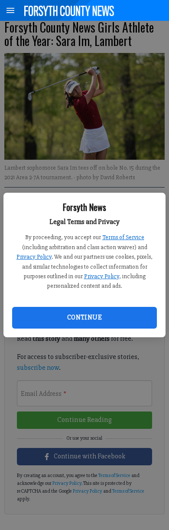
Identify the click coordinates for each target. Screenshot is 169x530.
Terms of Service (123, 237)
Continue (84, 317)
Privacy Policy (34, 256)
